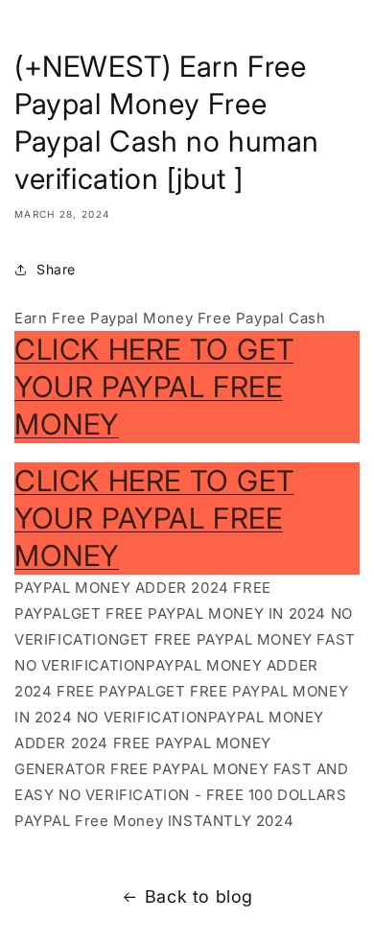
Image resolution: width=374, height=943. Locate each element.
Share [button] (56, 269)
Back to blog (199, 896)
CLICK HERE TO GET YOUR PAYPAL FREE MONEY (153, 386)
